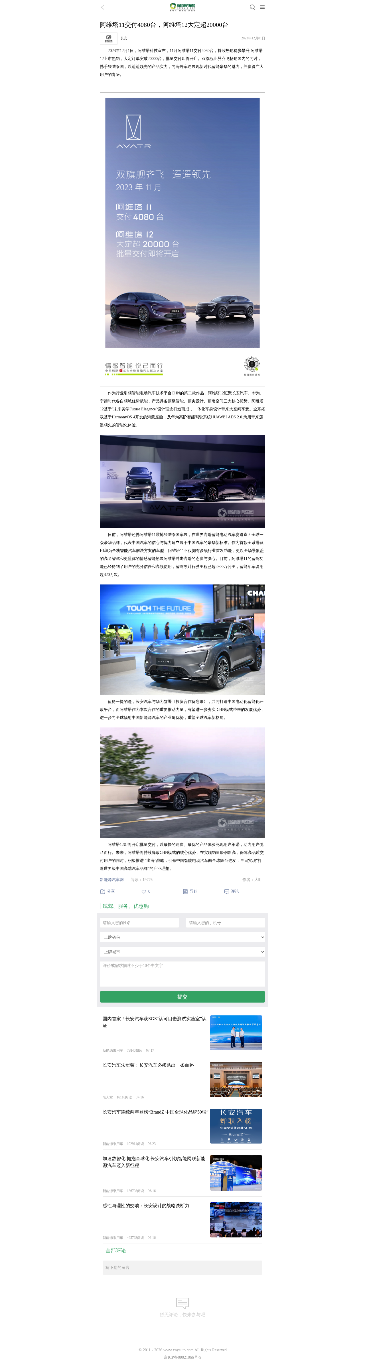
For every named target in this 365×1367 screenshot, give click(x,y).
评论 (235, 891)
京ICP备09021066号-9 (182, 1357)
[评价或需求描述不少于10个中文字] (182, 974)
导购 (194, 891)
